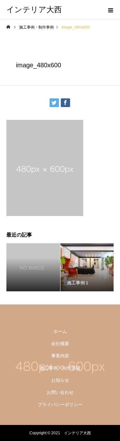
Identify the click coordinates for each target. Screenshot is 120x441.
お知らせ (60, 380)
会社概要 (60, 343)
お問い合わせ (60, 392)
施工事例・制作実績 (60, 367)
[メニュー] (110, 9)
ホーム (60, 331)
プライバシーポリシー (60, 404)
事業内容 (60, 355)
